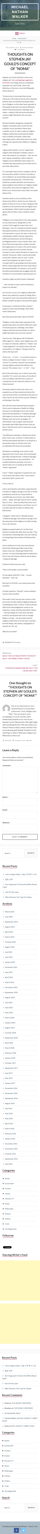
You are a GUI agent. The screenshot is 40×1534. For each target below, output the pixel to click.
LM (5, 1413)
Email (5, 810)
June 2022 (9, 957)
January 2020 (10, 1023)
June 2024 (9, 917)
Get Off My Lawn (12, 892)
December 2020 (11, 987)
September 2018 (11, 1038)
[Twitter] (23, 1530)
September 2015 (11, 1159)
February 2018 (10, 1053)
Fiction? (8, 1188)
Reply (30, 740)
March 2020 (9, 1018)
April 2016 (9, 1123)
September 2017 (11, 1068)
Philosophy (16, 642)
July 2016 (8, 1108)
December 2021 (11, 967)
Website (6, 822)
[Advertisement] (20, 1280)
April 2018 (9, 1043)
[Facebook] (16, 1530)
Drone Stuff (9, 1183)
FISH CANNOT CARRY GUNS (22, 1426)
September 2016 (11, 1098)
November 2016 (11, 1093)
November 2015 (11, 1149)
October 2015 (10, 1154)
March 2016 (9, 1128)
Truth (7, 1224)
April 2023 (9, 932)
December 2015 (11, 1144)
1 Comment (21, 50)
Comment (6, 765)
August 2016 (10, 1103)
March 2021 (9, 982)
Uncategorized (10, 1229)
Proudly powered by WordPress (14, 1526)
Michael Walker (10, 1418)
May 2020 (9, 1012)
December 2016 (11, 1088)
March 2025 (9, 912)
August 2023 (10, 927)
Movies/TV (9, 1199)
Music (7, 1204)
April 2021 (9, 977)
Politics (8, 1219)
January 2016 (10, 1139)
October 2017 (10, 1063)
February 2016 (10, 1134)
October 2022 (10, 942)
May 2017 (9, 1078)
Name (5, 797)
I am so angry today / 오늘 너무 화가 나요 (21, 874)
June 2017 (9, 1073)
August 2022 (10, 947)
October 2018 (10, 1033)
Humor (7, 1193)
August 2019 (10, 1028)
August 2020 (10, 997)
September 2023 (11, 922)
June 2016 (9, 1113)
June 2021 (9, 972)
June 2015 (9, 1164)
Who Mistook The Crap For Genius (18, 897)
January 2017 (10, 1083)
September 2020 (11, 992)
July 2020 (8, 1002)
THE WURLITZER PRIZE (21, 1403)
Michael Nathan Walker (20, 12)
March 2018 (9, 1048)
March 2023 (9, 937)
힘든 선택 (9, 879)
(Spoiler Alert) (15, 1413)
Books (7, 1178)
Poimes (8, 1214)
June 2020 (9, 1007)
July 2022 (8, 952)
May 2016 (9, 1118)
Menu (22, 33)
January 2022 (10, 962)
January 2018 (10, 1058)
